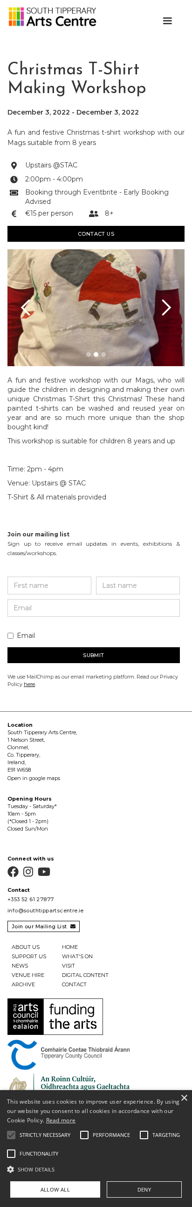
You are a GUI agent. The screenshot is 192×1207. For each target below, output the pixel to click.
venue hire (28, 975)
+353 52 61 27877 (30, 899)
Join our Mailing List (43, 926)
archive (23, 984)
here (29, 684)
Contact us (96, 234)
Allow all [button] (55, 1189)
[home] (50, 17)
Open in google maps (33, 778)
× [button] (183, 1098)
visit (68, 965)
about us (26, 947)
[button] (167, 21)
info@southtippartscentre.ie (45, 910)
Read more (61, 1120)
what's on (77, 956)
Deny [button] (144, 1189)
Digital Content (85, 975)
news (20, 965)
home (70, 947)
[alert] (96, 1148)
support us (29, 956)
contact (74, 984)
